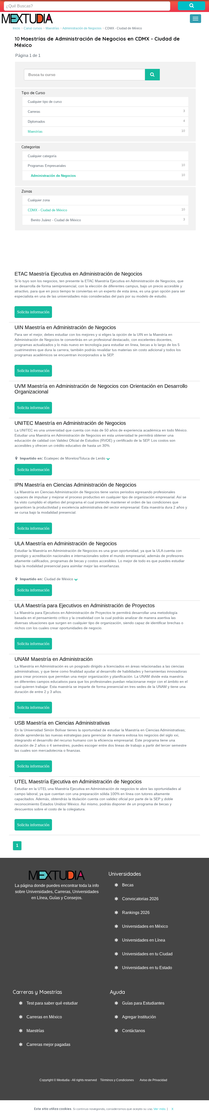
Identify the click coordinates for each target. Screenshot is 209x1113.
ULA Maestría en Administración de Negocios (66, 543)
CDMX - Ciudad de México (47, 210)
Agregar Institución (139, 1017)
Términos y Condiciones (117, 1080)
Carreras (34, 112)
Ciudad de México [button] (46, 579)
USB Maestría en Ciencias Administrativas (62, 723)
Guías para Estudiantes (143, 1003)
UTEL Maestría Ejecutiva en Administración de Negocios (78, 781)
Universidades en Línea (143, 940)
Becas (128, 885)
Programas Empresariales (47, 166)
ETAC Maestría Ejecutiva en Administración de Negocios (78, 274)
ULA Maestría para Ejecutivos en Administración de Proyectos (85, 605)
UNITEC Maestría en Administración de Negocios (70, 423)
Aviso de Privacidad (153, 1080)
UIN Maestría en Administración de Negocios (65, 327)
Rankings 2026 (136, 912)
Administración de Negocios (81, 28)
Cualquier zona (39, 200)
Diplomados (36, 121)
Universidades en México (145, 926)
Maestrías (52, 28)
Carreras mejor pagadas (48, 1044)
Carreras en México (44, 1017)
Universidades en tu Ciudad (147, 954)
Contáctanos (133, 1031)
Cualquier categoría (42, 156)
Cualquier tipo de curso (45, 102)
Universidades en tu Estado (147, 968)
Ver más (159, 1109)
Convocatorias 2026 (140, 899)
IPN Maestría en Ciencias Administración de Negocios (75, 485)
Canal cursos (33, 28)
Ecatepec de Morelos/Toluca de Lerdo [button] (62, 458)
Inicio (16, 28)
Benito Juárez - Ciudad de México (56, 220)
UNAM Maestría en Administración (54, 659)
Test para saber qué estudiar (52, 1003)
